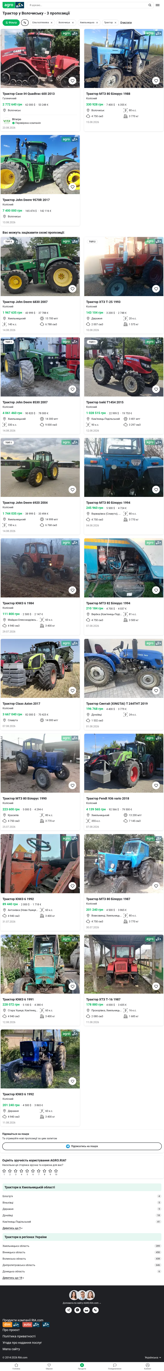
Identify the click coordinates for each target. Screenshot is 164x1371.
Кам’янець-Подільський (81, 1221)
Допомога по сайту (82, 1303)
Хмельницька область (81, 1245)
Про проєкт (11, 1330)
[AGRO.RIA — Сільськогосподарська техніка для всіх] (15, 5)
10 (56, 1174)
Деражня (81, 1209)
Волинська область (81, 1258)
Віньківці (81, 1202)
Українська (152, 1357)
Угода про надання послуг (22, 1343)
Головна (16, 1369)
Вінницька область (81, 1252)
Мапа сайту (11, 1349)
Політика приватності (19, 1336)
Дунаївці (81, 1215)
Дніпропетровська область (81, 1265)
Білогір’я (81, 1196)
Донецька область (81, 1271)
